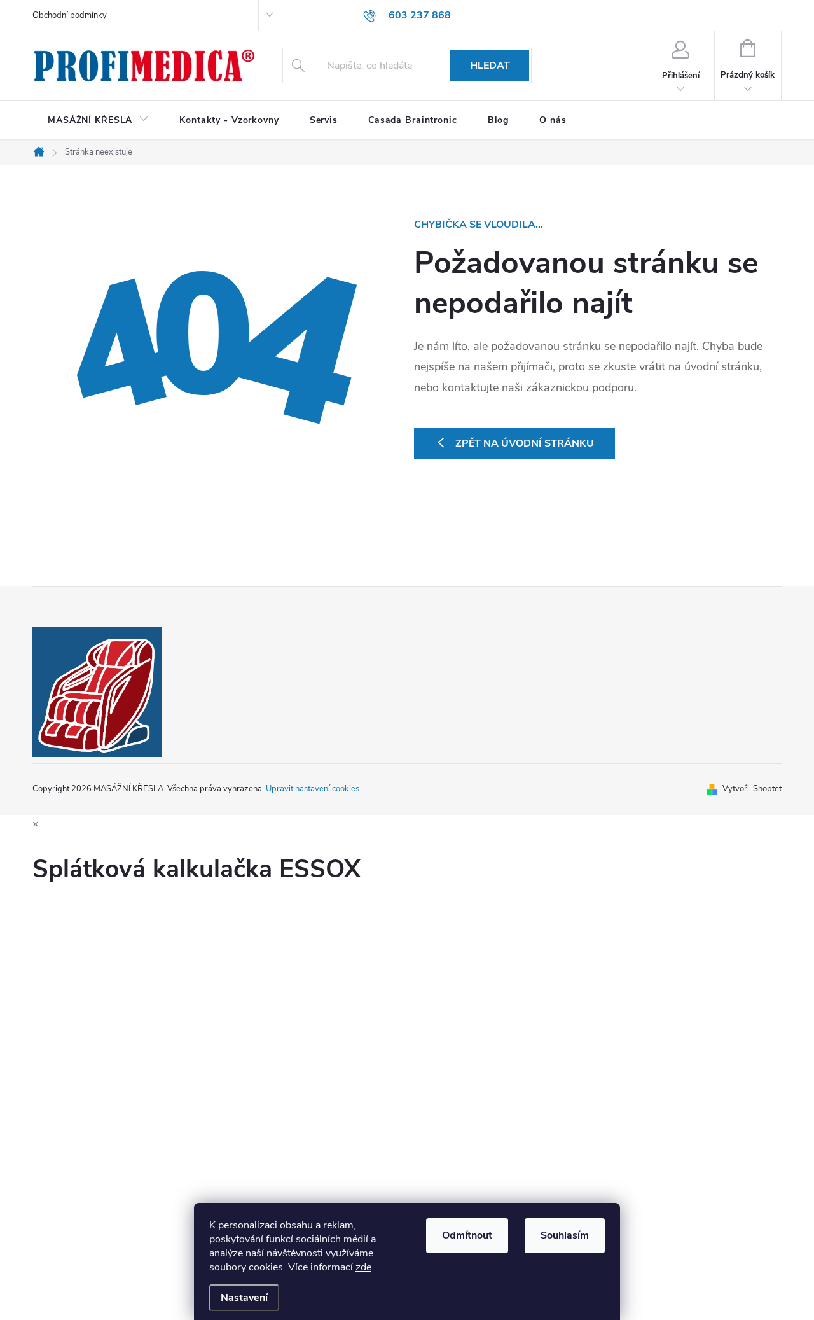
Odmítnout (467, 1235)
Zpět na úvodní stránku (524, 443)
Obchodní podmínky (69, 15)
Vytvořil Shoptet (752, 789)
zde (363, 1267)
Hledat (490, 66)
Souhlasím (565, 1235)
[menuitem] (98, 120)
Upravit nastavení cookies (312, 789)
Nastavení (244, 1298)
